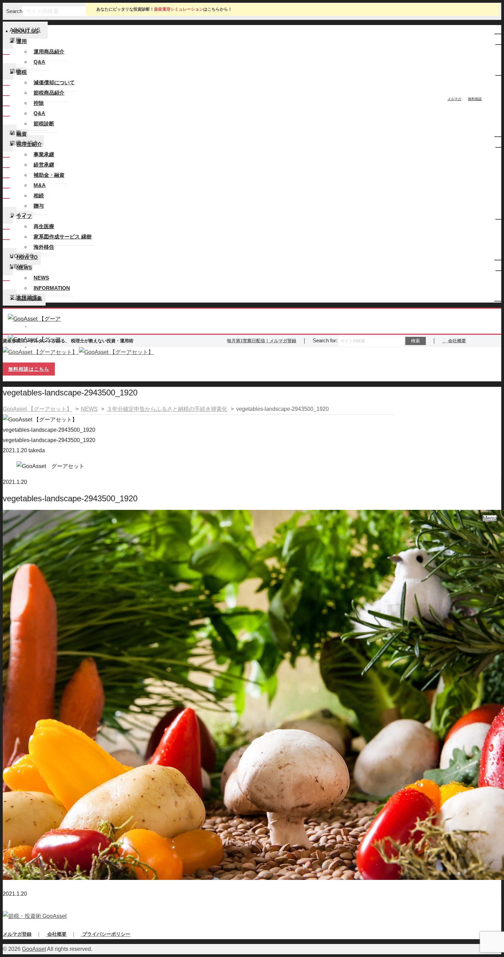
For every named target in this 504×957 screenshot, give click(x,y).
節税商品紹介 (49, 93)
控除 (39, 103)
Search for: (325, 340)
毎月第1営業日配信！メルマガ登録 (261, 340)
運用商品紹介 (49, 51)
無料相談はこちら (28, 369)
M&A (40, 185)
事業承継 (44, 154)
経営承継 (44, 165)
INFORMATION (52, 288)
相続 (39, 195)
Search (14, 11)
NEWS (41, 278)
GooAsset (34, 949)
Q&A (39, 62)
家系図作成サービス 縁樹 (63, 237)
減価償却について (54, 82)
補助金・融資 (49, 175)
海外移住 (44, 247)
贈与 (39, 206)
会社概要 (456, 340)
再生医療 (44, 226)
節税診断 (44, 123)
